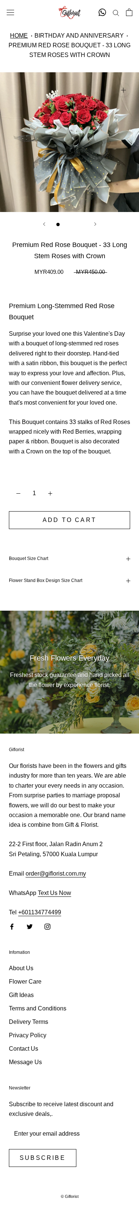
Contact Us (23, 1048)
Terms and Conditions (37, 1008)
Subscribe (43, 1158)
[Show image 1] (58, 224)
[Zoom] (123, 89)
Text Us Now (54, 893)
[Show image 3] (73, 224)
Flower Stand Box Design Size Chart (45, 580)
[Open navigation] (10, 12)
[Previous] (44, 224)
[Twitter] (30, 926)
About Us (21, 968)
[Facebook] (12, 926)
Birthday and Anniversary (79, 35)
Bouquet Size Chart (28, 558)
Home (19, 35)
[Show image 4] (81, 224)
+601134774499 (39, 912)
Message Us (25, 1062)
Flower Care (25, 981)
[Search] (116, 12)
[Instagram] (47, 926)
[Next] (95, 224)
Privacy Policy (27, 1035)
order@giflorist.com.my (56, 873)
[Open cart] (129, 12)
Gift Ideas (21, 995)
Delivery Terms (28, 1022)
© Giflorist (70, 1196)
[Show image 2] (65, 224)
